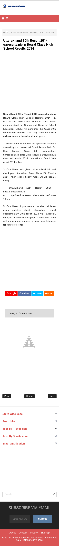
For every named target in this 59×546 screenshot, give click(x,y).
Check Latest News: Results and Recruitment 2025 (33, 538)
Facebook (25, 293)
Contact (23, 532)
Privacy (34, 532)
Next (52, 396)
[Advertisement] (29, 82)
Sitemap (45, 532)
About (12, 532)
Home (29, 396)
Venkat (39, 540)
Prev (6, 396)
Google (12, 293)
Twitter (38, 293)
